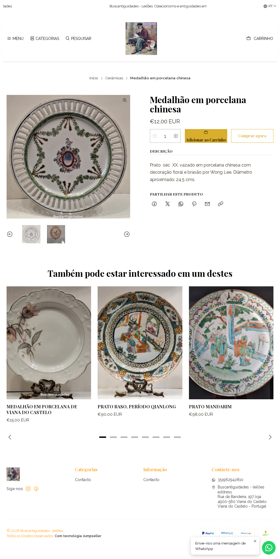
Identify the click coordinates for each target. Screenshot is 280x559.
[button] (103, 437)
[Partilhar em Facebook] (154, 204)
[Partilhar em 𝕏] (167, 204)
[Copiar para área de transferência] (220, 204)
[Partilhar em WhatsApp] (180, 204)
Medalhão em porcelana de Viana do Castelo (42, 409)
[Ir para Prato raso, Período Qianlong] (140, 342)
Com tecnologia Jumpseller (78, 536)
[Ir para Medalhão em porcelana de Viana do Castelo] (49, 342)
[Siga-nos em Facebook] (36, 488)
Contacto (83, 480)
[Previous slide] (11, 234)
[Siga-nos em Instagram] (28, 488)
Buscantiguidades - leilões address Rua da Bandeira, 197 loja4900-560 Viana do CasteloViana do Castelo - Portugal (242, 496)
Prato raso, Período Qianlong (137, 406)
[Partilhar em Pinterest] (194, 204)
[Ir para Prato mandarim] (231, 342)
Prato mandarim (210, 406)
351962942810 (230, 480)
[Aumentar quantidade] (175, 135)
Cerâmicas (114, 78)
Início (93, 78)
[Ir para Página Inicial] (141, 38)
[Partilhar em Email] (207, 204)
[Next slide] (126, 234)
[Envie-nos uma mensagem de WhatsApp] (269, 548)
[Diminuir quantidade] (154, 135)
